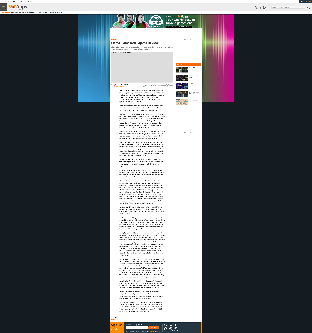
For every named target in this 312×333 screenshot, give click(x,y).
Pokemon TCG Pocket (17, 12)
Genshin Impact (31, 12)
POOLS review (115, 320)
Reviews (29, 1)
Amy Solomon (116, 85)
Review (113, 39)
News (4, 1)
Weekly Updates (142, 324)
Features (21, 1)
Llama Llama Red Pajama (118, 86)
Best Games (12, 1)
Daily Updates (131, 324)
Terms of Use (152, 331)
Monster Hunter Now (55, 12)
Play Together (43, 12)
